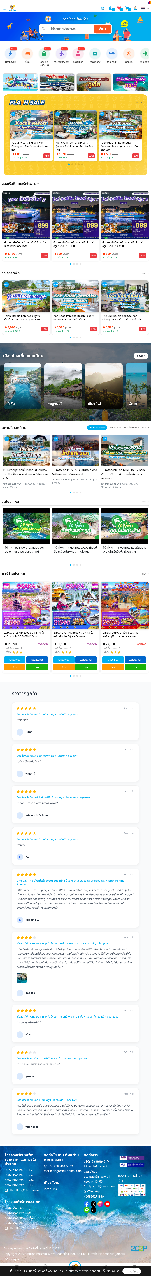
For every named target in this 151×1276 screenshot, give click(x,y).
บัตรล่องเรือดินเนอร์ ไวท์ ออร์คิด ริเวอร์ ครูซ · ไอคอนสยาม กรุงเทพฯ (53, 797)
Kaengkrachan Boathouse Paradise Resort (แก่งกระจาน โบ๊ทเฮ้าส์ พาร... (74, 146)
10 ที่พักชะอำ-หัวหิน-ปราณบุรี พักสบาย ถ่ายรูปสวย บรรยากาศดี (24, 550)
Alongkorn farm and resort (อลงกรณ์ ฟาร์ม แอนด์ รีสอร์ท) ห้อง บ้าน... (29, 146)
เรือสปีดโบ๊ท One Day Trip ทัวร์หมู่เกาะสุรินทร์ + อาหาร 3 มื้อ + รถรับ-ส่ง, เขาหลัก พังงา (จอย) (68, 1017)
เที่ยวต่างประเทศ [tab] (131, 428)
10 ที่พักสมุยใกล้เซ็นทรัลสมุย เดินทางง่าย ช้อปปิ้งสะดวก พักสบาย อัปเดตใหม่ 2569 (25, 474)
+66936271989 (94, 1196)
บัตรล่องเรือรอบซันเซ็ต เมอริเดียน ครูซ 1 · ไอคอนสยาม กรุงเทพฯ (52, 1058)
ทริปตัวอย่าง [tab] (116, 428)
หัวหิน (11, 404)
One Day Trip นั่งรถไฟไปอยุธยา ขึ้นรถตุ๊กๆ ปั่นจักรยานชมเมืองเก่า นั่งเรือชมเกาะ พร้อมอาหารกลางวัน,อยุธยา (70, 882)
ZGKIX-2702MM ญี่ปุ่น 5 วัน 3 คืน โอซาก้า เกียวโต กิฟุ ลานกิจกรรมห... (122, 634)
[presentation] (7, 82)
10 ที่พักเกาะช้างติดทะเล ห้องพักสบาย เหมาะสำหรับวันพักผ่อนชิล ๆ (124, 550)
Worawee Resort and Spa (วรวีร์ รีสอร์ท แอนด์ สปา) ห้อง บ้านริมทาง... (118, 146)
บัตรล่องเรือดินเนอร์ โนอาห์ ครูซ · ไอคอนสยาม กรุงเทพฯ (47, 1100)
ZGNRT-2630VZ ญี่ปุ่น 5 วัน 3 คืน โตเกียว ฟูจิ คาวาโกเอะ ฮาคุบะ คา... (71, 634)
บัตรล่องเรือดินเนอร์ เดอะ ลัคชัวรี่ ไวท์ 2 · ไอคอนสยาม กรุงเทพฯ (25, 244)
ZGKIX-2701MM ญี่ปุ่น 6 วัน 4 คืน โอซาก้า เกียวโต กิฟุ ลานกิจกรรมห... (24, 634)
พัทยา (133, 404)
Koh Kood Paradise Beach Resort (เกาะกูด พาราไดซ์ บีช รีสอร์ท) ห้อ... (24, 318)
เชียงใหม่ (94, 404)
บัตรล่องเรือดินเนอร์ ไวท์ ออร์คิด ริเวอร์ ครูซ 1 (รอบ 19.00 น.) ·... (73, 244)
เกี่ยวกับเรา (50, 1189)
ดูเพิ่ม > (141, 356)
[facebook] (87, 1204)
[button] (69, 164)
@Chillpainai (30, 1190)
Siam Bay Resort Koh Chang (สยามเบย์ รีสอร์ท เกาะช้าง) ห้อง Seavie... (123, 318)
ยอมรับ (132, 1271)
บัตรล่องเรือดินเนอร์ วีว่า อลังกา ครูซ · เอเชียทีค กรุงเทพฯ (47, 714)
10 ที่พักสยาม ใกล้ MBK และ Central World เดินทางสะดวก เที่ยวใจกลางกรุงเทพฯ (123, 474)
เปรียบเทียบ (14, 660)
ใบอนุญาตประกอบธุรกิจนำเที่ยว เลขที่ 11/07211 (32, 1248)
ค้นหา (102, 29)
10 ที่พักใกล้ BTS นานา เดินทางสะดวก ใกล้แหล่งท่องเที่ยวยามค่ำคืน (74, 472)
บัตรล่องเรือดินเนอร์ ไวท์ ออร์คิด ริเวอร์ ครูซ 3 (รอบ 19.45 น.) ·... (122, 244)
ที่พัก (19, 483)
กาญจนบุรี (54, 404)
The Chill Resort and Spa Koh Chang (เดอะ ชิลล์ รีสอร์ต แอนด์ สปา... (73, 318)
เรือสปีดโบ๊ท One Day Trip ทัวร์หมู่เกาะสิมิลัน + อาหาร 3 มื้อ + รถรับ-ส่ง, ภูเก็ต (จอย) (63, 943)
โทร (15, 667)
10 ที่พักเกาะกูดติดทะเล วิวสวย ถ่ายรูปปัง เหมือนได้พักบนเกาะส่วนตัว (75, 550)
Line (37, 667)
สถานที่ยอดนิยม (10, 483)
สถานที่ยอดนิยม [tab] (97, 427)
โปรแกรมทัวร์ (37, 660)
